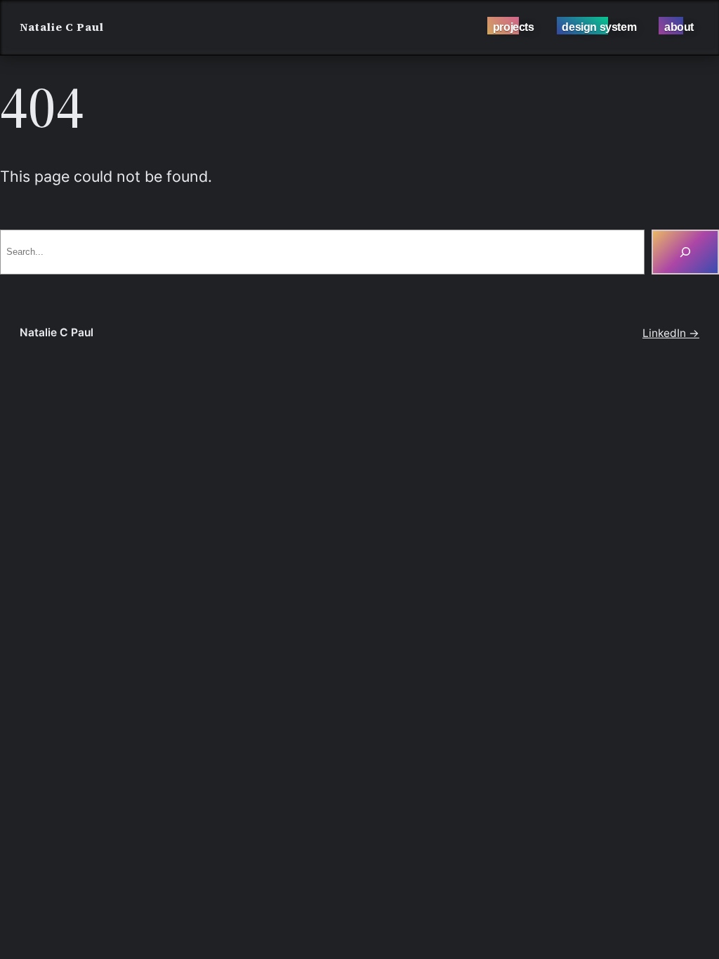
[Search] (685, 252)
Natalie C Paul (62, 27)
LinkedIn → (670, 333)
